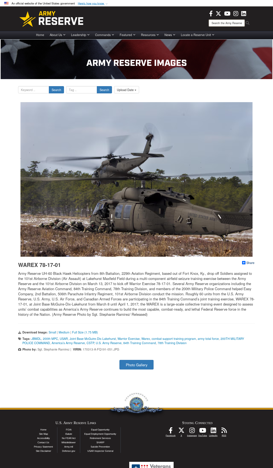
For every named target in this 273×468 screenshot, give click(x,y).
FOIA (68, 429)
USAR (64, 338)
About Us (56, 35)
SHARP (100, 442)
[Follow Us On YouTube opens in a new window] (202, 431)
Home (40, 35)
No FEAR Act (69, 438)
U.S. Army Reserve (109, 343)
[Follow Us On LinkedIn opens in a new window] (213, 431)
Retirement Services (100, 438)
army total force (208, 338)
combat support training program (174, 338)
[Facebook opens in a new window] (211, 13)
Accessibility (43, 438)
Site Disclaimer (43, 451)
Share (250, 262)
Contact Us (43, 442)
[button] (93, 3)
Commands (103, 35)
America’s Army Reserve (68, 343)
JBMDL (36, 338)
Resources (148, 35)
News (168, 35)
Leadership (78, 35)
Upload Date (126, 90)
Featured (126, 35)
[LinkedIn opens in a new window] (243, 13)
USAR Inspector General (100, 451)
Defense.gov (68, 451)
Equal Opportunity (100, 429)
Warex (145, 338)
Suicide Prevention (100, 446)
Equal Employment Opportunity (100, 434)
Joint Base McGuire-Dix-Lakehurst (93, 338)
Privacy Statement (43, 446)
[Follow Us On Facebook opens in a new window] (170, 431)
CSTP (90, 343)
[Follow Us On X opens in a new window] (181, 431)
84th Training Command (139, 343)
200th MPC (50, 338)
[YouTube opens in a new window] (227, 13)
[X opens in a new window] (218, 13)
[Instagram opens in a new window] (235, 13)
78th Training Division (172, 343)
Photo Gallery (136, 364)
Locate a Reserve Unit (196, 35)
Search (56, 90)
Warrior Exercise (129, 338)
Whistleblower (68, 442)
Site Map (43, 434)
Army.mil (68, 446)
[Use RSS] (224, 431)
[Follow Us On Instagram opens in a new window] (192, 431)
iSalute (68, 434)
